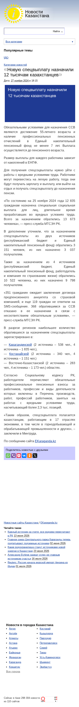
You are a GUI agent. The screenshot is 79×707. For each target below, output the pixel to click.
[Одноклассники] (29, 455)
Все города (13, 671)
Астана (13, 643)
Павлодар (45, 638)
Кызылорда (46, 633)
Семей (43, 647)
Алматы (13, 638)
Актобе (13, 633)
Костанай (45, 628)
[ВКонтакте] (24, 455)
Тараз (43, 652)
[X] (35, 455)
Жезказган (15, 657)
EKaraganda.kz (45, 441)
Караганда (15, 662)
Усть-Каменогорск (50, 657)
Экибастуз (46, 666)
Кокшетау (14, 666)
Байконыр (14, 652)
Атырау (13, 647)
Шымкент (45, 662)
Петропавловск (48, 643)
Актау (12, 628)
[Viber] (13, 455)
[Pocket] (18, 455)
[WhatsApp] (8, 455)
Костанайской (19, 354)
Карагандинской (20, 344)
